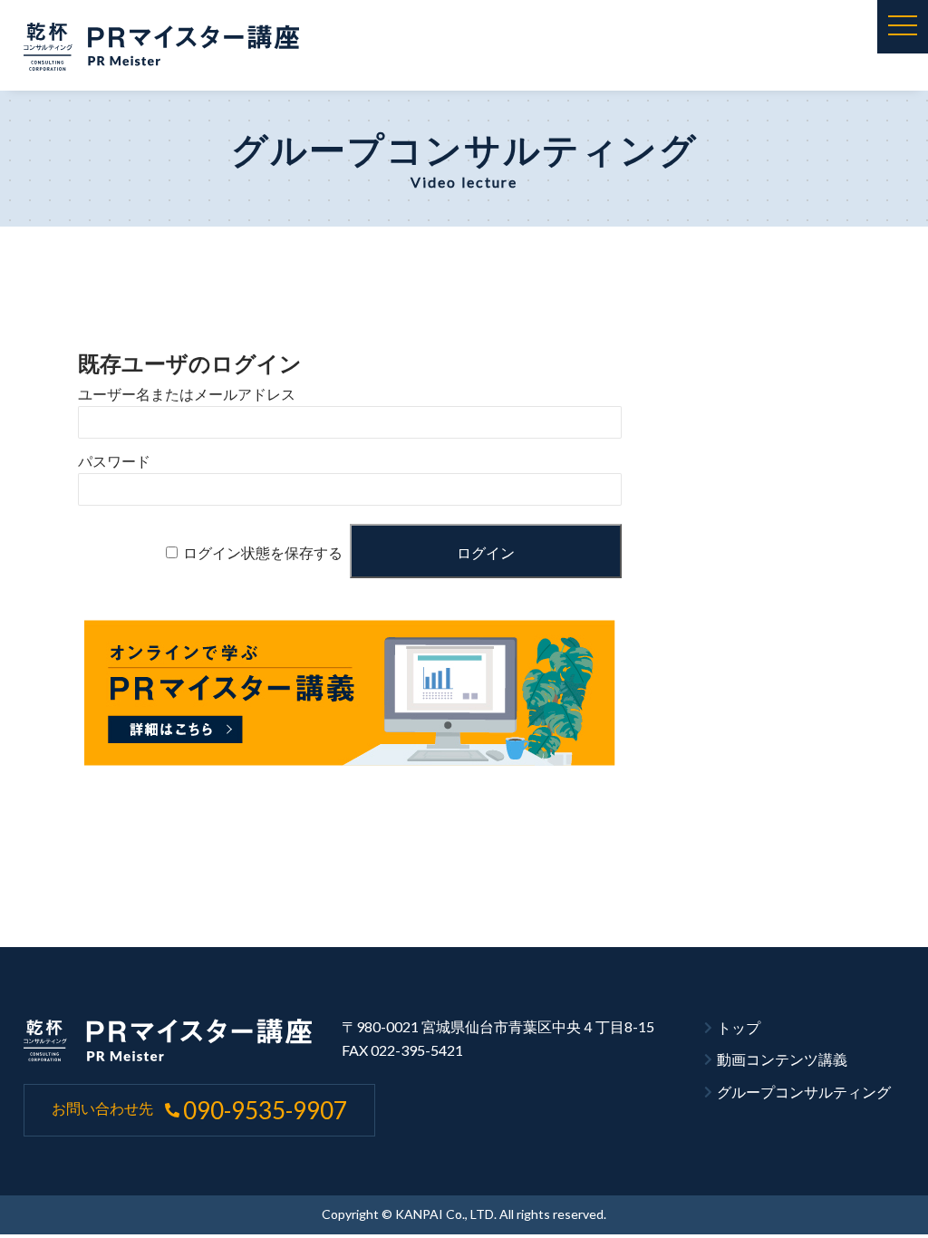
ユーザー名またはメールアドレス (186, 394)
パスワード (114, 461)
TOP (874, 1192)
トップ (738, 1027)
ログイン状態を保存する (263, 553)
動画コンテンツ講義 (782, 1059)
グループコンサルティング (804, 1091)
